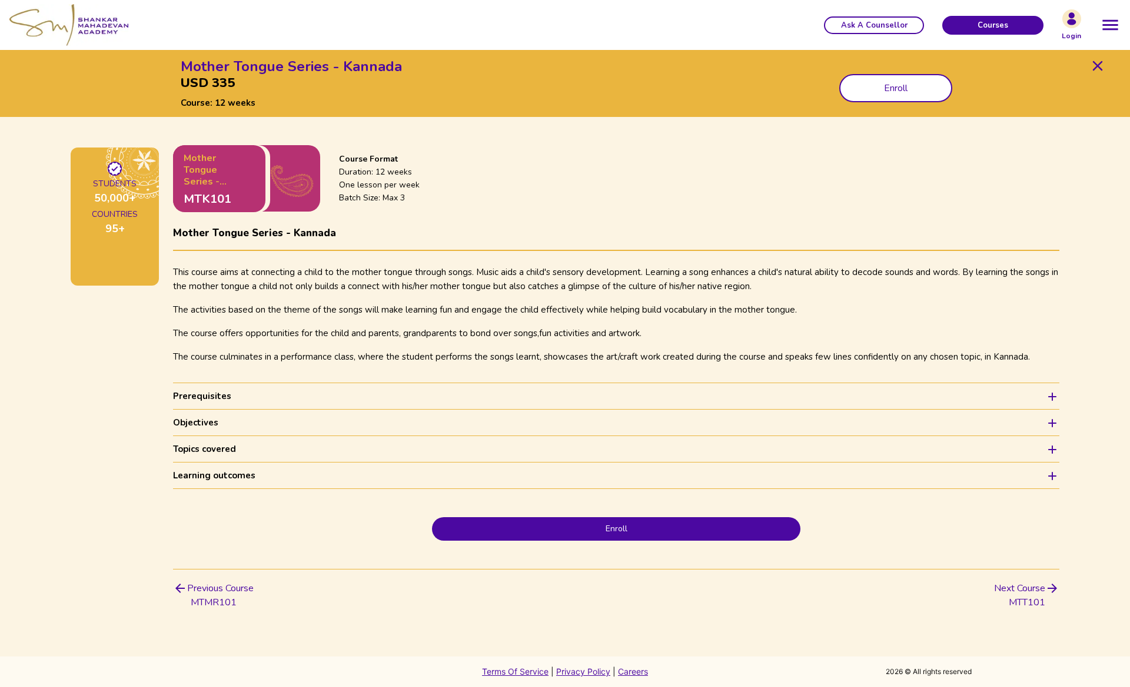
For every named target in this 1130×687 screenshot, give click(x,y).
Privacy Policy (583, 671)
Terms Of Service (515, 671)
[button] (874, 25)
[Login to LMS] (1071, 18)
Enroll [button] (896, 88)
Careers (633, 671)
